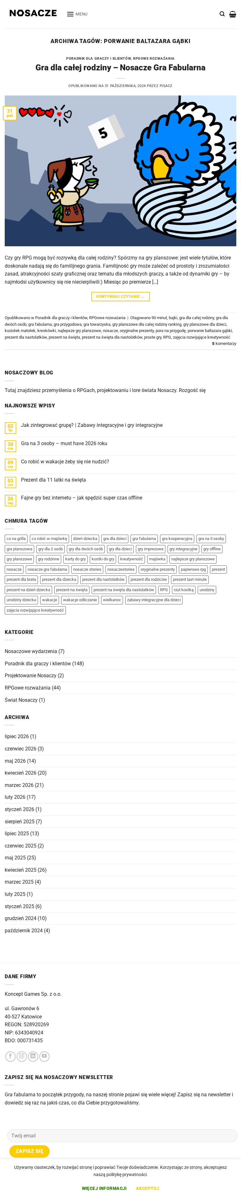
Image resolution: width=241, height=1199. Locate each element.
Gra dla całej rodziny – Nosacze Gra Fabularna (120, 67)
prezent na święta (64, 337)
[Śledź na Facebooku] (10, 1056)
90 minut (159, 317)
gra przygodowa (68, 324)
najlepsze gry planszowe (79, 330)
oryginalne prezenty (137, 330)
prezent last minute (190, 579)
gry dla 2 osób (50, 549)
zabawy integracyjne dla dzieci (154, 599)
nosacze (110, 330)
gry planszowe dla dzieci (204, 324)
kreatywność (131, 559)
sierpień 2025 (20, 822)
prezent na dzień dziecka (28, 589)
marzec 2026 (19, 785)
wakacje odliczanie (80, 599)
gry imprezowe (150, 549)
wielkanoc (112, 599)
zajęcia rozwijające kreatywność (201, 337)
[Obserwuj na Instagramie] (22, 1056)
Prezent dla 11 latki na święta (53, 480)
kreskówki (46, 330)
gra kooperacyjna (177, 538)
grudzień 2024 (20, 918)
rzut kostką (184, 589)
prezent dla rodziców (149, 579)
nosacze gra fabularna (47, 569)
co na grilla (16, 538)
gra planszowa (19, 549)
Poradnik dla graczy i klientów (98, 59)
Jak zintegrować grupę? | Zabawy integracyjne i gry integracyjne (92, 425)
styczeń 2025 (19, 906)
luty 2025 (15, 894)
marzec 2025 (19, 882)
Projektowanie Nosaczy (30, 676)
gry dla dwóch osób (86, 549)
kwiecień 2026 (20, 773)
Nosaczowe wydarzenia (31, 651)
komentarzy (224, 343)
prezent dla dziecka (59, 579)
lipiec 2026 (17, 736)
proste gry (152, 337)
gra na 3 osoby (211, 538)
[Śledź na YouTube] (44, 1056)
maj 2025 (15, 858)
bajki (173, 317)
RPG (167, 337)
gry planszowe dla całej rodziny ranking (146, 324)
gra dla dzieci (114, 538)
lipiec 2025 (17, 834)
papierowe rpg (193, 569)
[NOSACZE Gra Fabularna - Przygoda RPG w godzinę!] (33, 14)
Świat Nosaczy (21, 700)
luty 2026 (15, 797)
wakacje (49, 599)
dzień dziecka (85, 538)
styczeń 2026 (19, 809)
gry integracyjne (183, 549)
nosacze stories (87, 569)
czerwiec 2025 (20, 846)
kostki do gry (103, 559)
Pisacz (166, 86)
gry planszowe (19, 559)
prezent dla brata (21, 579)
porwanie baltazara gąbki (210, 330)
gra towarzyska (96, 324)
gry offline (212, 549)
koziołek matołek (20, 330)
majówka (157, 559)
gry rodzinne (48, 559)
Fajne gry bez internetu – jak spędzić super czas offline (81, 498)
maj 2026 (15, 761)
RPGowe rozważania (154, 59)
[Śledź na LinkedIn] (33, 1056)
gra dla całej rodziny (196, 317)
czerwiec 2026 (20, 749)
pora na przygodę (171, 330)
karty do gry (75, 559)
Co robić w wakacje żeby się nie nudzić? (65, 462)
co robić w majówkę (49, 538)
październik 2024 (24, 931)
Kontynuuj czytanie (120, 296)
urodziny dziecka (21, 599)
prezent (218, 569)
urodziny (207, 589)
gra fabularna (40, 324)
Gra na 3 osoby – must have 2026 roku (64, 443)
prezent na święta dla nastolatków (112, 337)
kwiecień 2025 (20, 870)
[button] (77, 14)
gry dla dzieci (120, 549)
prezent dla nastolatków (26, 337)
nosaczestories (121, 569)
